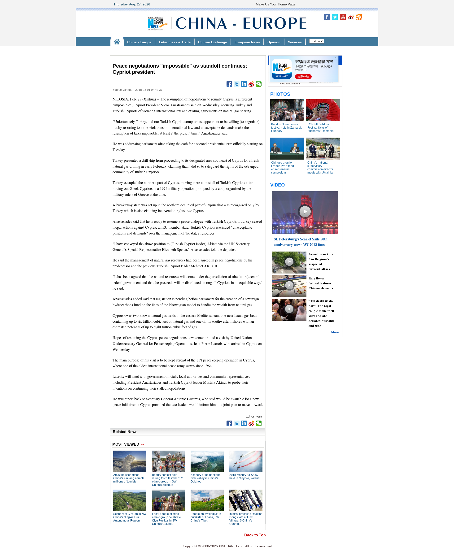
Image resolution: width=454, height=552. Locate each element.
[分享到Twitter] (237, 84)
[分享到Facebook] (229, 84)
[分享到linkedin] (244, 84)
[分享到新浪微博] (251, 84)
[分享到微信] (259, 84)
